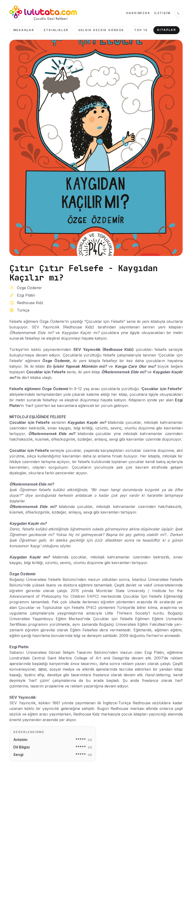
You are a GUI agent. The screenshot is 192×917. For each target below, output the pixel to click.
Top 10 (141, 30)
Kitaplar (166, 30)
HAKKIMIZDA (138, 13)
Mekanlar (23, 30)
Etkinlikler (56, 30)
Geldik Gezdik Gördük (101, 30)
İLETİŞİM (162, 13)
